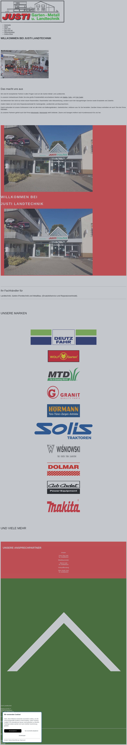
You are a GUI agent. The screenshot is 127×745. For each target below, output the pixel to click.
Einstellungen (22, 735)
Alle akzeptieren (13, 731)
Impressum (22, 740)
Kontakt (6, 740)
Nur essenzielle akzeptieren (31, 731)
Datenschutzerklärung (13, 740)
